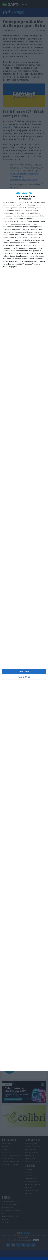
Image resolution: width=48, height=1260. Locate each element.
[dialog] (24, 630)
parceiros (25, 202)
